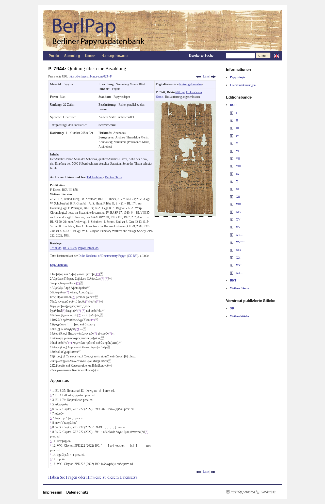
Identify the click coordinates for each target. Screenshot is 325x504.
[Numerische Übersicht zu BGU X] (231, 181)
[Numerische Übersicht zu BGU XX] (231, 257)
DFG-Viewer (194, 92)
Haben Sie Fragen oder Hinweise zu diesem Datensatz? (92, 477)
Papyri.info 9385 (88, 248)
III (237, 128)
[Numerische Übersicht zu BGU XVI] (231, 227)
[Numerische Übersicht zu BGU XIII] (231, 204)
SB (232, 308)
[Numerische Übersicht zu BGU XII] (231, 196)
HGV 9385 (70, 248)
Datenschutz (77, 492)
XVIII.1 (240, 242)
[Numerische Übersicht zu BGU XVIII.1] (231, 242)
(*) (98, 274)
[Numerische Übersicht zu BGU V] (231, 143)
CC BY (132, 256)
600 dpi (180, 92)
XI (237, 189)
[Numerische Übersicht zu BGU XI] (231, 189)
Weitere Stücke (239, 316)
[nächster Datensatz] (213, 76)
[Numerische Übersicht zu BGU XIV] (231, 212)
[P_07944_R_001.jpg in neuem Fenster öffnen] (185, 103)
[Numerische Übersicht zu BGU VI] (231, 151)
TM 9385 (55, 248)
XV (237, 219)
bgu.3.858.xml (59, 265)
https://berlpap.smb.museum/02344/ (90, 76)
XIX (238, 250)
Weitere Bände (239, 288)
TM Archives (95, 177)
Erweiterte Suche (201, 55)
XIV (238, 212)
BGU (233, 105)
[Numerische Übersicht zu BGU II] (231, 120)
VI (237, 151)
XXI (238, 265)
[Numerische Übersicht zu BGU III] (231, 128)
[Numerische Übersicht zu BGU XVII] (231, 234)
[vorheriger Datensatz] (198, 76)
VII (237, 158)
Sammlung (72, 55)
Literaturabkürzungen (243, 85)
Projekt (54, 55)
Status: (160, 97)
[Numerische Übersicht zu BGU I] (231, 113)
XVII (238, 234)
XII (237, 196)
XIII (238, 204)
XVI (238, 227)
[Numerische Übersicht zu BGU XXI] (231, 265)
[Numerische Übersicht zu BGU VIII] (231, 166)
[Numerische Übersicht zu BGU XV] (231, 219)
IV (237, 135)
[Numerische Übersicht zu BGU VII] (231, 158)
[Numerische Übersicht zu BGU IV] (231, 135)
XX (237, 257)
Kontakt (90, 55)
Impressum (54, 492)
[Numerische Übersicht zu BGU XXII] (231, 273)
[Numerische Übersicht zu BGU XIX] (231, 250)
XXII (238, 273)
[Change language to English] (276, 56)
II (236, 120)
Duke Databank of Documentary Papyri (102, 256)
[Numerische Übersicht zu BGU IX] (231, 173)
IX (237, 173)
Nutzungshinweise (115, 55)
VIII (238, 166)
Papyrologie (237, 77)
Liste (206, 76)
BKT (233, 280)
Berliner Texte (113, 177)
